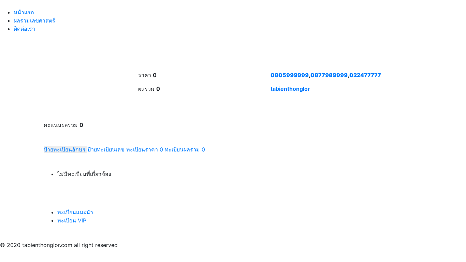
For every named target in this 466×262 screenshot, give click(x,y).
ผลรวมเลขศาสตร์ (34, 20)
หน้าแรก (24, 12)
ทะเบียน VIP (71, 220)
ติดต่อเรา (24, 28)
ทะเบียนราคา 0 (144, 149)
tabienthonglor (290, 88)
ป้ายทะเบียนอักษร (65, 149)
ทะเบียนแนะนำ (75, 212)
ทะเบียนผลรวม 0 (185, 149)
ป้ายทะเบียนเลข (106, 149)
